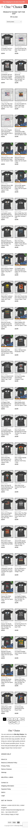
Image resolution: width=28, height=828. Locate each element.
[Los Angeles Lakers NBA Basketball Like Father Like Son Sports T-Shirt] (21, 259)
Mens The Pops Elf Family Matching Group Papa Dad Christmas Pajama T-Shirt (7, 488)
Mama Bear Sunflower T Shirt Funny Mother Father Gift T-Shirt (7, 297)
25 (10, 722)
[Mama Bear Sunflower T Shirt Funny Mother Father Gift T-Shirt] (7, 287)
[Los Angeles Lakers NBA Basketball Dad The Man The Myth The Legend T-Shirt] (7, 204)
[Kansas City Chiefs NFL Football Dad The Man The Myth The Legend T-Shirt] (21, 670)
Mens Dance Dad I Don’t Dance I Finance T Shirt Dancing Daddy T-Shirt (7, 543)
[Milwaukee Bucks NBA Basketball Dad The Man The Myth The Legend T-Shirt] (7, 176)
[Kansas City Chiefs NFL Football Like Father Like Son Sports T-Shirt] (7, 587)
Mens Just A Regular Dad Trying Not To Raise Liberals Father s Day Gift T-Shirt (7, 515)
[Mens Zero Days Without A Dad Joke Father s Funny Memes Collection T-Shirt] (21, 232)
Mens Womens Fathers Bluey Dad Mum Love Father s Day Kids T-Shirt (7, 271)
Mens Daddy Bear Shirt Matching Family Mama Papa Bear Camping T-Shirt (21, 215)
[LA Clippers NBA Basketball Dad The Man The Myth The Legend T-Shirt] (7, 393)
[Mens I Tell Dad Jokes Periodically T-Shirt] (21, 341)
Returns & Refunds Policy (9, 762)
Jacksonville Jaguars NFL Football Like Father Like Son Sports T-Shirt (20, 188)
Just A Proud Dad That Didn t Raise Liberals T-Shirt (21, 50)
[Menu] (2, 7)
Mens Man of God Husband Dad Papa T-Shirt (20, 487)
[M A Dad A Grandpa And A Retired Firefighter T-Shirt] (21, 367)
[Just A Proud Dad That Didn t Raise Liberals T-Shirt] (21, 39)
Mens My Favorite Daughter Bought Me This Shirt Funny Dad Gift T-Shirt (6, 325)
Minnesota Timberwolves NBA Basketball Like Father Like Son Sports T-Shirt (21, 132)
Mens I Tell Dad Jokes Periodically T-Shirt (20, 350)
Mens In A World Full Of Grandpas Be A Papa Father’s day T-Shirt (7, 377)
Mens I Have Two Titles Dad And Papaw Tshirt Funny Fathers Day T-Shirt (21, 515)
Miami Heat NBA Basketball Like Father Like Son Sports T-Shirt (7, 351)
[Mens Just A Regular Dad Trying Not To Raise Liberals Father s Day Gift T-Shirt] (7, 504)
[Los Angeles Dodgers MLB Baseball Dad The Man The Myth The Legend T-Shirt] (21, 587)
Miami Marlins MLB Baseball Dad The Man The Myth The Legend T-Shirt (20, 432)
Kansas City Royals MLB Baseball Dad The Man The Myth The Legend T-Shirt (7, 626)
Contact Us (4, 782)
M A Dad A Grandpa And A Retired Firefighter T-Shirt (20, 377)
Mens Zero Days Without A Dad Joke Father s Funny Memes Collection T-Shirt (21, 243)
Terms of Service (6, 769)
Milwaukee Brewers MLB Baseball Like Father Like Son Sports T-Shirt (20, 160)
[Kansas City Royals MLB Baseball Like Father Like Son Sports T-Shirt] (7, 670)
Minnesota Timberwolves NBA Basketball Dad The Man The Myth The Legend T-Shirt (20, 77)
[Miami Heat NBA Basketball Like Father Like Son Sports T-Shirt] (7, 341)
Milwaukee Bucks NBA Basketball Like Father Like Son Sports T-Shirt (7, 159)
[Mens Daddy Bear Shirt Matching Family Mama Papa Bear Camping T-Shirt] (21, 204)
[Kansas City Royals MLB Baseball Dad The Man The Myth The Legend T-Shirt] (7, 615)
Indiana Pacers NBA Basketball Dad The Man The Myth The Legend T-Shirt (6, 709)
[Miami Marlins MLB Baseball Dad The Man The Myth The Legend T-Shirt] (21, 421)
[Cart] (25, 6)
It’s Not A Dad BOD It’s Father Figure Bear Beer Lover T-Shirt (20, 105)
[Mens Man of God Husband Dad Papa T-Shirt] (21, 476)
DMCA (3, 792)
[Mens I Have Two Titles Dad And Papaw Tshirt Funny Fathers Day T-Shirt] (21, 504)
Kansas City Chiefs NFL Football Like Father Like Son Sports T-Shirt (7, 599)
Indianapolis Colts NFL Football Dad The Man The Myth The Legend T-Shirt (7, 571)
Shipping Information (7, 786)
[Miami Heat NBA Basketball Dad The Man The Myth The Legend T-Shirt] (7, 448)
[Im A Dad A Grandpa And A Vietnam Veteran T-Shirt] (21, 642)
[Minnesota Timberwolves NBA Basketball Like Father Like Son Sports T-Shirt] (21, 121)
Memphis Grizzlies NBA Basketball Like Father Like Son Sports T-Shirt (7, 654)
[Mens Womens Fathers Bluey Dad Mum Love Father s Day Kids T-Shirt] (7, 259)
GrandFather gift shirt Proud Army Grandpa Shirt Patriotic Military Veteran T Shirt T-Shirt (6, 77)
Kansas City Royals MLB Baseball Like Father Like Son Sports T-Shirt (7, 682)
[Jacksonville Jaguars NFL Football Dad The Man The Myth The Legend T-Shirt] (21, 532)
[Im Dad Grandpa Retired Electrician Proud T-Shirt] (21, 698)
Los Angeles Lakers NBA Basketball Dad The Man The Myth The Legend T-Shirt (7, 215)
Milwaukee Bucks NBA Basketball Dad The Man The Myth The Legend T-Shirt (7, 188)
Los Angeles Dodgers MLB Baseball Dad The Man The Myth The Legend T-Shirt (21, 599)
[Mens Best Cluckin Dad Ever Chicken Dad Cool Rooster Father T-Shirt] (21, 287)
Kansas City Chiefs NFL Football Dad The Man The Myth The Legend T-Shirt (20, 682)
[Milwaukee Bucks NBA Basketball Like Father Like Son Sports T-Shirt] (7, 149)
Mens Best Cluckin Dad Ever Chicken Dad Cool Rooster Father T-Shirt (21, 297)
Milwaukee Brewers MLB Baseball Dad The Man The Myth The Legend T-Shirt (7, 243)
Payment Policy (6, 789)
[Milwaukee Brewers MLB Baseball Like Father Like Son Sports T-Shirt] (21, 149)
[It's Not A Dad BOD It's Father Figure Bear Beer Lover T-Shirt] (21, 95)
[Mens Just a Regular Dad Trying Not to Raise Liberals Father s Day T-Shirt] (7, 121)
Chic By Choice (19, 734)
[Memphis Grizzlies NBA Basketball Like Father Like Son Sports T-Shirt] (7, 642)
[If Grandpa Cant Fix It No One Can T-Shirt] (7, 39)
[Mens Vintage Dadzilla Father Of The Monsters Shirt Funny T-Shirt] (21, 448)
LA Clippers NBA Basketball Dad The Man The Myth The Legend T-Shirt (6, 405)
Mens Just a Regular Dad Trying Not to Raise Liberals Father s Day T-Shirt (7, 132)
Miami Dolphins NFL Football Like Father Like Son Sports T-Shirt (21, 324)
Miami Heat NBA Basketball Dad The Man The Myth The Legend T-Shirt (6, 460)
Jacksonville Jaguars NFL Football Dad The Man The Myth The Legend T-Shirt (20, 543)
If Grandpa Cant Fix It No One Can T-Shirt (6, 49)
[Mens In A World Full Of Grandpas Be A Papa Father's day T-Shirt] (7, 367)
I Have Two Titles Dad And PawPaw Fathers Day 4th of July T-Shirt (6, 105)
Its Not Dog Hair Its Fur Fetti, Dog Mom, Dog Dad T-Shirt (21, 625)
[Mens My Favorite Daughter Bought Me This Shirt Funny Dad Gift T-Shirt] (7, 313)
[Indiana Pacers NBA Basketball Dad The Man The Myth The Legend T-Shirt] (7, 698)
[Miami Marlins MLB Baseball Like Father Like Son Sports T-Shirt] (21, 393)
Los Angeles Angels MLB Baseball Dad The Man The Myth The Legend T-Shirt (7, 432)
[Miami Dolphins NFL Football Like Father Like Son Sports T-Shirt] (21, 313)
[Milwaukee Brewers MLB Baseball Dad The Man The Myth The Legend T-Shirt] (7, 232)
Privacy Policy (5, 766)
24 (23, 719)
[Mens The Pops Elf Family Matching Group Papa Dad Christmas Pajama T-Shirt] (7, 476)
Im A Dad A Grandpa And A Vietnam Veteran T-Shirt (20, 653)
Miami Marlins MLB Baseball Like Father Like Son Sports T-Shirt (21, 404)
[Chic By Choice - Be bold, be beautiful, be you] (13, 6)
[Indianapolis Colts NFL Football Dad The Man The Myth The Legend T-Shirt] (7, 559)
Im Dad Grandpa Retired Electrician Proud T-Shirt (19, 708)
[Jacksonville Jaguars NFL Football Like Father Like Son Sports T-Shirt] (21, 176)
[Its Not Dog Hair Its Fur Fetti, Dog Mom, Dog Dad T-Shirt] (21, 615)
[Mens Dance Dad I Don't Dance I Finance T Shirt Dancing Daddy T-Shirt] (7, 532)
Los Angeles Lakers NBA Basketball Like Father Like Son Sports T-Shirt (20, 271)
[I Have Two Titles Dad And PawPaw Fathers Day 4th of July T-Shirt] (7, 95)
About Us (4, 759)
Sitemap (3, 772)
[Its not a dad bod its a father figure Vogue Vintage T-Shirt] (21, 559)
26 (14, 722)
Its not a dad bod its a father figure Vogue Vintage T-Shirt (20, 570)
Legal (3, 795)
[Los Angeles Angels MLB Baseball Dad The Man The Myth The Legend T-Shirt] (7, 421)
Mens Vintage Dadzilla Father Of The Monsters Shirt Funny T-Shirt (20, 460)
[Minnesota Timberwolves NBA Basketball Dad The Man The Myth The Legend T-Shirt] (21, 65)
